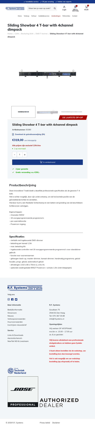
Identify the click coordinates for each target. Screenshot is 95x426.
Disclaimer (56, 423)
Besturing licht (27, 34)
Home (20, 16)
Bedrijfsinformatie (15, 310)
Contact (74, 16)
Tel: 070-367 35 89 (57, 316)
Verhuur (33, 16)
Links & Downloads (15, 335)
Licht (17, 34)
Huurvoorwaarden (15, 322)
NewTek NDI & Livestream (18, 341)
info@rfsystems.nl (56, 319)
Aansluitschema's (15, 338)
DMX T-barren (42, 34)
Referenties (66, 16)
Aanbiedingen (55, 16)
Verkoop (26, 16)
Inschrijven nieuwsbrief (17, 325)
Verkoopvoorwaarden (16, 319)
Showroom (12, 313)
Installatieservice (43, 16)
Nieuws (11, 316)
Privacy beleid (45, 423)
